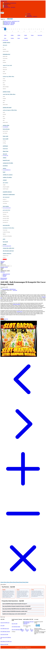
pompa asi (4, 199)
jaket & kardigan (6, 86)
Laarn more (15, 290)
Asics (5, 38)
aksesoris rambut (6, 51)
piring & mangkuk (6, 186)
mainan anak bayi (7, 253)
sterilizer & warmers (8, 174)
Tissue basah (5, 230)
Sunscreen (4, 214)
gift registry (13, 7)
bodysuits (4, 62)
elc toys (4, 257)
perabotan (5, 165)
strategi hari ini (19, 311)
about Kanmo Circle (15, 21)
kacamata (4, 49)
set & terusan (5, 58)
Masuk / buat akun (6, 273)
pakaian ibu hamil (7, 107)
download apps (13, 2)
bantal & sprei (6, 160)
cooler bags (5, 203)
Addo (5, 35)
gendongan (5, 145)
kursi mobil (5, 138)
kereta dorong (6, 129)
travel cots (5, 148)
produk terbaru (6, 42)
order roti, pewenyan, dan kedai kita (23, 649)
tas (3, 47)
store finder (13, 23)
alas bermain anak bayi (8, 250)
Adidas (12, 35)
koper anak (5, 136)
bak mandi (5, 241)
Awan (18, 38)
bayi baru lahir (5, 131)
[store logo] (9, 19)
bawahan (4, 80)
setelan (4, 84)
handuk (4, 244)
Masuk (2, 262)
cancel (2, 268)
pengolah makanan (7, 191)
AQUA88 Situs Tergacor (5, 631)
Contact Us (35, 16)
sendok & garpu (5, 188)
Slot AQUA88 (14, 623)
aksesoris (4, 88)
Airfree (18, 35)
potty (4, 239)
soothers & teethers (7, 177)
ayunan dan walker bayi (8, 248)
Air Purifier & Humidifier (7, 236)
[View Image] (2, 583)
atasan (4, 78)
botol (4, 172)
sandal (4, 71)
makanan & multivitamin (9, 194)
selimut (4, 157)
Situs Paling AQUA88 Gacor (6, 641)
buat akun (5, 275)
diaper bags (5, 151)
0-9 (41, 31)
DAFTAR (29, 15)
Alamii (25, 35)
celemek (5, 180)
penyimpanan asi (6, 201)
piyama (4, 60)
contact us (12, 24)
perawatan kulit (5, 212)
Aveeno (12, 38)
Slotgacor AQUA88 (4, 644)
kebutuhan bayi (6, 54)
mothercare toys (5, 255)
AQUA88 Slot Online (16, 626)
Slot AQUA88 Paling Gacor (17, 629)
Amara (32, 35)
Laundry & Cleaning (6, 232)
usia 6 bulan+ (5, 133)
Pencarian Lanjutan (4, 267)
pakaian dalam (5, 104)
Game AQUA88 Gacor (4, 622)
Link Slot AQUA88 (4, 634)
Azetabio (26, 38)
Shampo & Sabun (6, 216)
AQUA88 (2, 625)
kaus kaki (4, 73)
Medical (4, 234)
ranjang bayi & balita (8, 163)
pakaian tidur (5, 56)
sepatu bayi (5, 67)
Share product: (3, 320)
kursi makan (6, 206)
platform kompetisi (16, 304)
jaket (3, 102)
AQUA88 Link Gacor (4, 628)
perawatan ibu (6, 225)
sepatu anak (5, 69)
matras (4, 168)
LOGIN (28, 13)
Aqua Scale (40, 35)
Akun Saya (2, 261)
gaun (3, 82)
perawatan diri (5, 222)
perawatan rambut (6, 218)
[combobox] (6, 266)
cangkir (4, 184)
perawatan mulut (6, 220)
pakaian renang (6, 91)
